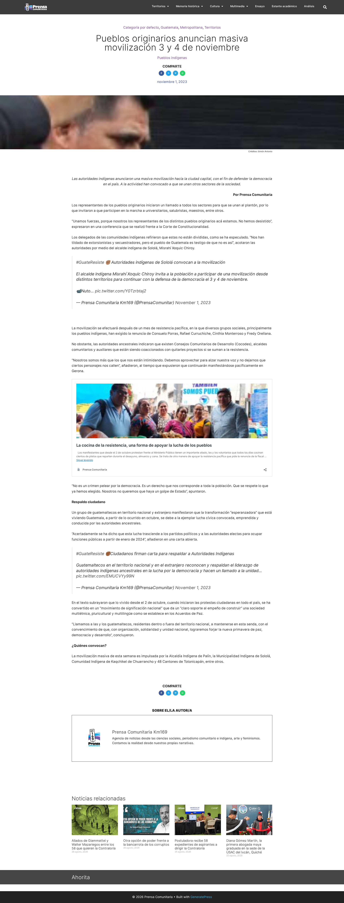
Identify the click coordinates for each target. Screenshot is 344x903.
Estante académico (284, 6)
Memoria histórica (187, 6)
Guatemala (169, 27)
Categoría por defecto (141, 27)
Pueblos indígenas (172, 58)
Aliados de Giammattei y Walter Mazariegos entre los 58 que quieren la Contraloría (94, 844)
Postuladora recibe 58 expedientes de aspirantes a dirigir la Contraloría (196, 844)
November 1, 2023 (193, 302)
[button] (325, 7)
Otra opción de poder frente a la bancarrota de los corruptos (146, 842)
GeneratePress (201, 897)
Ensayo (260, 6)
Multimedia (237, 6)
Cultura (215, 6)
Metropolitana (191, 27)
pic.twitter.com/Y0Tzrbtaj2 (120, 290)
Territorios (158, 6)
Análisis (309, 6)
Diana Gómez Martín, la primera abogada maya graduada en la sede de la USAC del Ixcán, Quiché (245, 846)
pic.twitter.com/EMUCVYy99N (105, 576)
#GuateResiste (90, 262)
